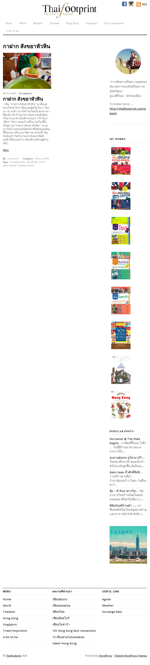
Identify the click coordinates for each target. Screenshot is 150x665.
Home (9, 23)
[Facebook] (124, 4)
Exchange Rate (112, 612)
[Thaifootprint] (69, 17)
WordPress (105, 655)
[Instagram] (131, 4)
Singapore (91, 23)
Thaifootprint (13, 655)
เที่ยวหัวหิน (31, 162)
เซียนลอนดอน (61, 605)
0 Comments (25, 93)
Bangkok (38, 23)
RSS (144, 4)
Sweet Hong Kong (65, 643)
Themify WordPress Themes (130, 655)
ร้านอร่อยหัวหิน (17, 162)
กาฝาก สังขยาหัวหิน (23, 98)
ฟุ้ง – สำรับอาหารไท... (124, 491)
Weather (108, 605)
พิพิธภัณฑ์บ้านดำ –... (123, 505)
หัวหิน (46, 158)
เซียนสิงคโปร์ (61, 618)
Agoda (106, 599)
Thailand (54, 23)
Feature (38, 158)
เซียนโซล (58, 612)
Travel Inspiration (114, 23)
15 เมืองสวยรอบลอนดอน (68, 637)
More (6, 150)
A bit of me (12, 31)
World (22, 23)
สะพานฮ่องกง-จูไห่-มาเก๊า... (127, 457)
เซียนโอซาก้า (61, 624)
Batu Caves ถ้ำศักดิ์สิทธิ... (126, 472)
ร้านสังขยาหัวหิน (25, 165)
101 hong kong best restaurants (74, 630)
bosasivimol (13, 158)
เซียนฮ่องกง (60, 599)
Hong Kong (72, 23)
